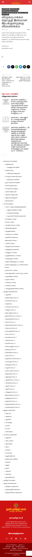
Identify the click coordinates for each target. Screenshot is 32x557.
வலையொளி (6, 548)
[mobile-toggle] (3, 2)
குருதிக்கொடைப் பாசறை (13, 256)
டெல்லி (7, 429)
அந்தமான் (8, 416)
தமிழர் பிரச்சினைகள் (10, 483)
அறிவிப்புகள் (9, 170)
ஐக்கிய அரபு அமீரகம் (11, 459)
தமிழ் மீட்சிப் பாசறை (11, 270)
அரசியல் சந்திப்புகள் (11, 195)
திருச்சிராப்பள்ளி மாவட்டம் (13, 359)
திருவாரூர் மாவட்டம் (11, 374)
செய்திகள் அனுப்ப (20, 547)
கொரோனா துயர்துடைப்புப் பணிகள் (10, 11)
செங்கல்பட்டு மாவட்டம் (12, 307)
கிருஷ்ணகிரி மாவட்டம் (12, 319)
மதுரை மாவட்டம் (10, 386)
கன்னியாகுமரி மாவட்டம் (12, 407)
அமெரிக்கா (8, 444)
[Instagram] (11, 538)
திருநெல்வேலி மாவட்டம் (12, 404)
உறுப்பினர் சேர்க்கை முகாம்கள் (16, 216)
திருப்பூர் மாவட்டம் (10, 350)
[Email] (28, 66)
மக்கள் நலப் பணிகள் (23, 12)
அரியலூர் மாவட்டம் (11, 365)
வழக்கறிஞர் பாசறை (11, 276)
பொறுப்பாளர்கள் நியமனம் (13, 176)
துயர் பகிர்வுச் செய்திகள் (12, 183)
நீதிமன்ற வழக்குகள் (11, 198)
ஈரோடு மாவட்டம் (10, 340)
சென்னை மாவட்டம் (14, 9)
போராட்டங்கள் (9, 222)
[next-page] (5, 155)
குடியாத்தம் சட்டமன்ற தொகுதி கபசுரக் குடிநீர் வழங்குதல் (23, 79)
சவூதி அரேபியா (10, 456)
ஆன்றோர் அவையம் (11, 237)
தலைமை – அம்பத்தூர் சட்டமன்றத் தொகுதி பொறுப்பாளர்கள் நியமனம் (19, 120)
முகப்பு (3, 6)
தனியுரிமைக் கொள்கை (16, 550)
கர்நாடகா (8, 413)
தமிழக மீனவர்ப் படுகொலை (13, 493)
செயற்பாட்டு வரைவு (23, 548)
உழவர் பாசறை (9, 279)
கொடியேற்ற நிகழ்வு (13, 213)
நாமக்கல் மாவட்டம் (10, 337)
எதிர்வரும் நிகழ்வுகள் (13, 173)
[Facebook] (8, 66)
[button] (29, 2)
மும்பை (7, 426)
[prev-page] (3, 155)
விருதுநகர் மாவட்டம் (11, 392)
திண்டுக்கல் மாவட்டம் (11, 353)
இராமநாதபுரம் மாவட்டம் (12, 395)
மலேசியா (8, 474)
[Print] (24, 66)
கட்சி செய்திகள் (5, 9)
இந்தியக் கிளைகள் (9, 410)
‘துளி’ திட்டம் (21, 545)
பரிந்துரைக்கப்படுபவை (9, 96)
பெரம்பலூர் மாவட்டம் (11, 362)
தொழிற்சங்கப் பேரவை (12, 247)
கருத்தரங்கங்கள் (10, 231)
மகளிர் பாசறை (10, 243)
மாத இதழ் (13, 548)
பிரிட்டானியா (9, 441)
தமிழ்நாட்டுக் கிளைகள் (10, 292)
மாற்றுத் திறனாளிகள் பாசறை (14, 289)
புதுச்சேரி (8, 295)
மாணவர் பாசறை (10, 283)
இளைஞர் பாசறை (11, 240)
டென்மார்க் (8, 453)
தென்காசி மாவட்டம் (11, 401)
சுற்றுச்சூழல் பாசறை (11, 259)
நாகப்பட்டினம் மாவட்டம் (12, 371)
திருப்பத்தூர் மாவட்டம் (11, 313)
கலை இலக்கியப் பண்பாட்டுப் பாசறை (16, 273)
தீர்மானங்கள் (9, 201)
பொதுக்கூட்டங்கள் (10, 219)
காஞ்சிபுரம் (8, 304)
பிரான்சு (7, 450)
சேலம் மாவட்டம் (10, 334)
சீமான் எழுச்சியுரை (11, 186)
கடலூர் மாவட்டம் (10, 368)
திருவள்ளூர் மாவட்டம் (12, 298)
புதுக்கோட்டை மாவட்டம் (12, 380)
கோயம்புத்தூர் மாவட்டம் (12, 346)
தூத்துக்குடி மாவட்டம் (11, 398)
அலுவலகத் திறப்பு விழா (14, 210)
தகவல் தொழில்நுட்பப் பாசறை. (14, 262)
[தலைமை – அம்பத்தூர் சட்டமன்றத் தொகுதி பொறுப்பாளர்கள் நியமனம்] (6, 119)
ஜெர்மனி (8, 438)
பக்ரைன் (8, 471)
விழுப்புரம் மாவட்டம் (11, 328)
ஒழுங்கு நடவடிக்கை (13, 180)
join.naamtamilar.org (25, 527)
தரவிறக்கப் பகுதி (9, 547)
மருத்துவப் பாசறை (11, 253)
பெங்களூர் (8, 423)
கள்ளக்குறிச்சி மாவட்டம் (12, 331)
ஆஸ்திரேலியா (10, 477)
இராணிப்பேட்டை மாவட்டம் (13, 316)
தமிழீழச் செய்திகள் (9, 480)
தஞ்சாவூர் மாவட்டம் (11, 377)
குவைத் (7, 462)
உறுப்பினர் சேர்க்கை (11, 545)
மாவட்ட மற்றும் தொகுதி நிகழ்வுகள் (9, 12)
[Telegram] (20, 66)
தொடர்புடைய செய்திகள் (10, 94)
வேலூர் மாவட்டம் (10, 310)
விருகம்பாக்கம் (5, 14)
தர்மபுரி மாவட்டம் (10, 322)
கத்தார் (7, 465)
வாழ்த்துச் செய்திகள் (13, 167)
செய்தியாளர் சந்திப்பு (11, 189)
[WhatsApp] (16, 66)
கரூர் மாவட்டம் (9, 356)
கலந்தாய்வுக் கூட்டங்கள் (12, 225)
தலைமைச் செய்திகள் (10, 161)
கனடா (7, 447)
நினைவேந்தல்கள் (11, 228)
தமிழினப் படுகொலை (12, 486)
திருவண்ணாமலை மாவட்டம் (14, 325)
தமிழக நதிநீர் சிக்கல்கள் (12, 490)
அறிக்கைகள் (9, 164)
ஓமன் (7, 468)
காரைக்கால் (9, 432)
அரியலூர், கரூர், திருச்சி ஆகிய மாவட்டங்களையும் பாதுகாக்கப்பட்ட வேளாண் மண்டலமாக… (8, 81)
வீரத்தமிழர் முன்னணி (12, 250)
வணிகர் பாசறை (10, 286)
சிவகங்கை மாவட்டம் (11, 383)
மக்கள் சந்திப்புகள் (10, 192)
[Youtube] (25, 538)
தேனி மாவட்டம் (10, 389)
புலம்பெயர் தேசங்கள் (10, 435)
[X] (12, 66)
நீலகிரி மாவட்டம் (10, 343)
